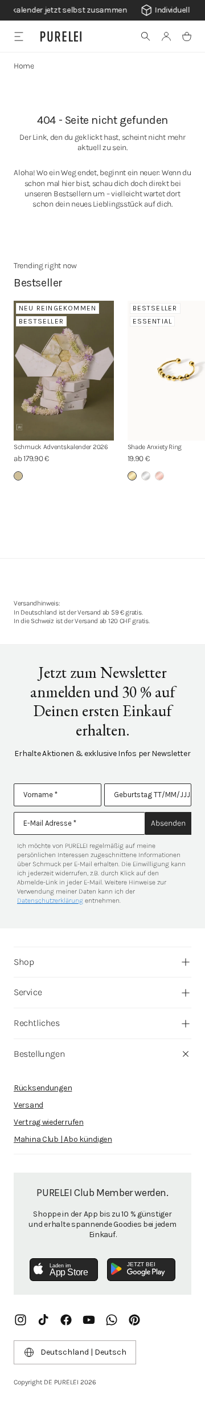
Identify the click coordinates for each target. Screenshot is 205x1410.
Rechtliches (37, 1022)
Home (24, 66)
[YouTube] (89, 1320)
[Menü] (18, 36)
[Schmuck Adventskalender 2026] (64, 371)
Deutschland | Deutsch (83, 1352)
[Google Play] (141, 1269)
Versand (28, 1105)
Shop (24, 961)
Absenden (168, 823)
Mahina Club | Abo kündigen (63, 1139)
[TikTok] (43, 1320)
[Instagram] (20, 1320)
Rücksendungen (43, 1088)
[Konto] (166, 36)
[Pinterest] (134, 1320)
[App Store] (64, 1269)
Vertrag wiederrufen (49, 1122)
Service (28, 992)
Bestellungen (39, 1053)
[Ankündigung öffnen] (102, 10)
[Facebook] (66, 1320)
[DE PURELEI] (60, 36)
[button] (146, 36)
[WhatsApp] (111, 1320)
